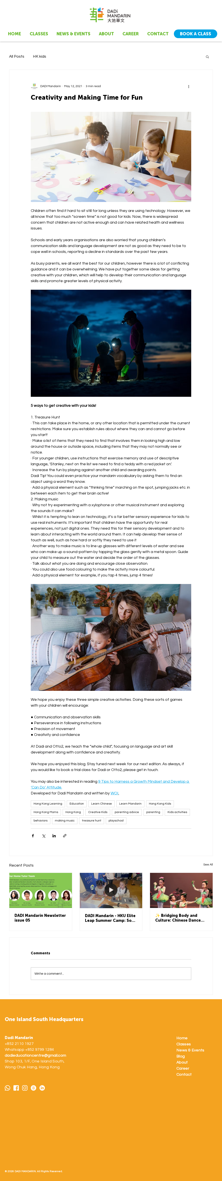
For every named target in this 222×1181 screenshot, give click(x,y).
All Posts (16, 56)
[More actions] (188, 86)
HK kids (39, 56)
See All (208, 864)
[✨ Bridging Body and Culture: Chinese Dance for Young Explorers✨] (181, 890)
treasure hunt (91, 820)
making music (65, 820)
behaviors (40, 820)
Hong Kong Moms (46, 812)
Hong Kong (73, 812)
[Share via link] (65, 836)
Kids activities (177, 812)
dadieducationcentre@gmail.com (35, 1055)
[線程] (33, 1088)
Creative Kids (97, 812)
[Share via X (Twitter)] (43, 836)
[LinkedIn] (42, 1088)
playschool (116, 820)
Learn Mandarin (130, 803)
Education (77, 803)
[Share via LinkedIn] (54, 836)
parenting (153, 812)
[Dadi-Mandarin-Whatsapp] (7, 1088)
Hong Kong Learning (48, 803)
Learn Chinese (101, 803)
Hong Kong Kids (160, 803)
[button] (207, 56)
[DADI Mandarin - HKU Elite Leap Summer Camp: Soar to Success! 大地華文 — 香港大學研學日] (111, 890)
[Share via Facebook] (33, 836)
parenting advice (127, 812)
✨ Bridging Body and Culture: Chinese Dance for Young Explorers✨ (178, 918)
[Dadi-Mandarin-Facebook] (16, 1088)
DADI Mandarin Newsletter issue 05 (40, 918)
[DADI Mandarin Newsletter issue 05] (40, 890)
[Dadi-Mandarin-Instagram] (25, 1088)
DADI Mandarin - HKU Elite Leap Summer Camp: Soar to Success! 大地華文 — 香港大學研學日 (111, 918)
